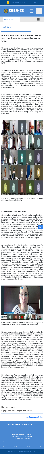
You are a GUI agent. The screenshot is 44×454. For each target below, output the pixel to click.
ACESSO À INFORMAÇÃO (18, 2)
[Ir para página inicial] (13, 11)
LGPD (36, 2)
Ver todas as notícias (34, 417)
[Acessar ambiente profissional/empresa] (39, 11)
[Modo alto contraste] (31, 11)
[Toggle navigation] (38, 19)
